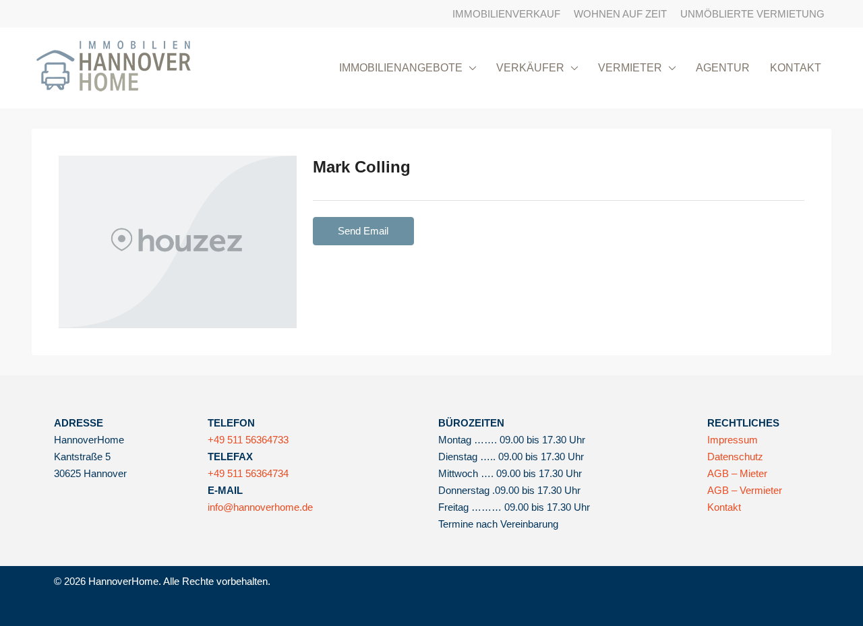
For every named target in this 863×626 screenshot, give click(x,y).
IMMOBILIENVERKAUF (506, 14)
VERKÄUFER (530, 67)
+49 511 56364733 (248, 439)
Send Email (363, 231)
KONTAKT (795, 67)
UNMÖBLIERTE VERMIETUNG (752, 14)
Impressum (732, 439)
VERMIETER (630, 67)
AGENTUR (723, 67)
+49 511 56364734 (248, 473)
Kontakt (724, 507)
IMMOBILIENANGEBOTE (401, 67)
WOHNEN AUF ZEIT (620, 14)
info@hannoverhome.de (260, 507)
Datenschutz (735, 456)
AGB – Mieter (737, 473)
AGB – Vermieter (744, 490)
